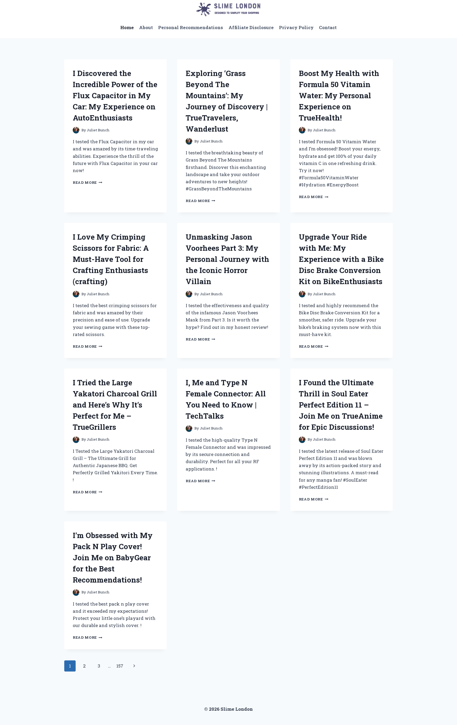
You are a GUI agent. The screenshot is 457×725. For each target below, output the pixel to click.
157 (119, 666)
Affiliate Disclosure (251, 27)
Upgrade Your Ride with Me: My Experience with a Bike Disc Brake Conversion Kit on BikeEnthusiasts (341, 259)
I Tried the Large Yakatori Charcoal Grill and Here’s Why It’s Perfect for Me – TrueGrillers (115, 405)
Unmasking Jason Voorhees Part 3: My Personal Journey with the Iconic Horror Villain (227, 259)
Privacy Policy (296, 27)
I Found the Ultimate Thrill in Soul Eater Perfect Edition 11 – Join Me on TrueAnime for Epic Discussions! (341, 405)
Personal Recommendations (190, 27)
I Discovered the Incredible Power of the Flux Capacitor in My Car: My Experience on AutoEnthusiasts (115, 95)
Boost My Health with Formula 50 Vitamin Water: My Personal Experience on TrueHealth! (339, 95)
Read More (87, 182)
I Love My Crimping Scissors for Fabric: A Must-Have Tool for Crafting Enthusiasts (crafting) (111, 259)
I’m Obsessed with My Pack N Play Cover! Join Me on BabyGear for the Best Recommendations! (113, 557)
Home (127, 27)
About (146, 27)
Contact (328, 27)
